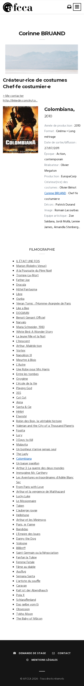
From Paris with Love (30, 487)
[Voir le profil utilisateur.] (41, 59)
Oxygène (22, 379)
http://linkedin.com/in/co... (20, 100)
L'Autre (21, 364)
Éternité (21, 416)
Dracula (21, 284)
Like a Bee (22, 308)
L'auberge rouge (26, 510)
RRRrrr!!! (21, 548)
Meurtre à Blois (26, 360)
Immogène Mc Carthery (31, 473)
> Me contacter (13, 96)
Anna (19, 402)
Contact (64, 653)
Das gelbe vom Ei (27, 604)
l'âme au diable (26, 567)
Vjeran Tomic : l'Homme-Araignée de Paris (43, 303)
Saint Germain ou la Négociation (37, 553)
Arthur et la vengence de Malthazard (40, 491)
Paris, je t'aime (25, 524)
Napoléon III (24, 355)
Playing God (24, 388)
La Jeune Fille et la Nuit (31, 336)
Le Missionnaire (26, 501)
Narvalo (21, 322)
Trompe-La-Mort (27, 275)
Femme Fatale (25, 562)
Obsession (23, 609)
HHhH (20, 411)
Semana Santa (25, 576)
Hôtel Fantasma (26, 289)
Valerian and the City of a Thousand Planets (45, 426)
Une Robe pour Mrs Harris (33, 369)
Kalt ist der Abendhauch (32, 590)
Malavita (22, 444)
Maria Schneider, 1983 (30, 327)
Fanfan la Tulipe (26, 557)
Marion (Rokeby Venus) (31, 266)
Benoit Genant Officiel (30, 317)
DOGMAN (22, 313)
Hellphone (22, 515)
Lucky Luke (23, 496)
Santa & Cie (23, 407)
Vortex (20, 350)
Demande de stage (32, 653)
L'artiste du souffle (28, 581)
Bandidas (22, 529)
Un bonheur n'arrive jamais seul (36, 449)
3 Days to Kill (24, 440)
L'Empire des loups (28, 534)
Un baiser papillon (27, 463)
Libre (19, 294)
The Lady (22, 454)
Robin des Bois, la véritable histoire (39, 421)
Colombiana (24, 458)
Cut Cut (21, 397)
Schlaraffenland (26, 600)
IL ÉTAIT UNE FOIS (28, 261)
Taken (20, 505)
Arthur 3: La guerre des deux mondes (40, 468)
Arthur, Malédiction (29, 346)
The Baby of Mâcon (29, 618)
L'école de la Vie (26, 383)
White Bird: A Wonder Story (34, 331)
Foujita (20, 430)
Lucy (19, 435)
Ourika (20, 299)
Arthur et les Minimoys (31, 520)
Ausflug (21, 571)
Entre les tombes (27, 374)
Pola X (20, 595)
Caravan (21, 585)
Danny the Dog (26, 538)
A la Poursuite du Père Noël (34, 270)
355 (18, 393)
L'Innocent (23, 341)
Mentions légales (44, 660)
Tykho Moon (24, 614)
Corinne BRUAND (55, 193)
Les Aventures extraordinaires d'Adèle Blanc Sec (45, 480)
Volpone (21, 543)
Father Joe (23, 280)
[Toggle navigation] (77, 7)
